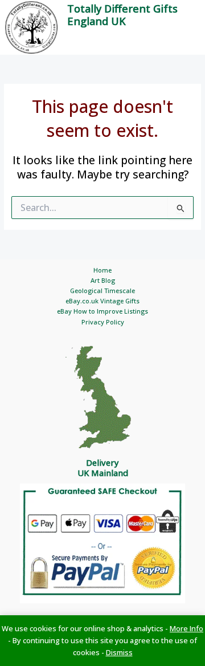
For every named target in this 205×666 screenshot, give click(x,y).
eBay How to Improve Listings (102, 311)
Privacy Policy (102, 322)
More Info (186, 628)
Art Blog (103, 280)
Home (102, 270)
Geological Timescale (102, 290)
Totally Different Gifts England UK (122, 15)
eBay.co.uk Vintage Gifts (102, 301)
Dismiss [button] (119, 652)
